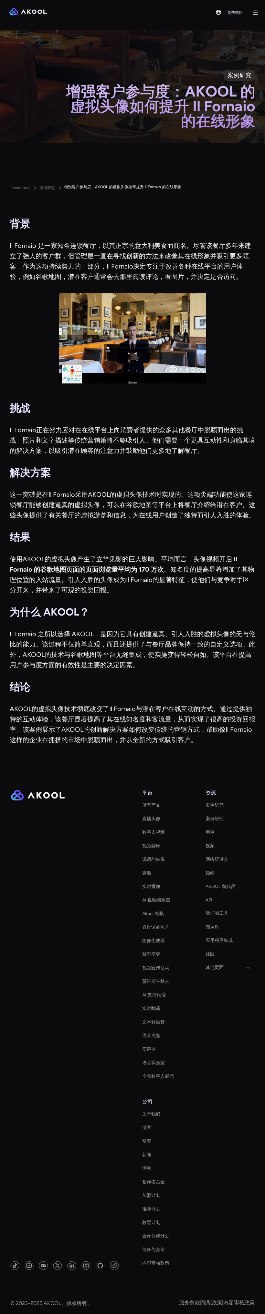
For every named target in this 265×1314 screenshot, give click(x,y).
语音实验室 (153, 1062)
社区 (210, 954)
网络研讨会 (217, 859)
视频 (210, 846)
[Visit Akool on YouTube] (29, 1265)
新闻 (146, 1154)
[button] (218, 12)
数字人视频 (153, 832)
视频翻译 (151, 846)
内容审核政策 (156, 1263)
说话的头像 (153, 859)
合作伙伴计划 (156, 1236)
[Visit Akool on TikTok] (14, 1265)
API (209, 900)
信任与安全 (153, 1249)
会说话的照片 (156, 927)
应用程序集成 (219, 940)
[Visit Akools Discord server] (43, 1265)
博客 (146, 1127)
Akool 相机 (153, 913)
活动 (146, 1168)
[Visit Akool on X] (57, 1265)
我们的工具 (217, 913)
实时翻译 (151, 1008)
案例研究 (215, 805)
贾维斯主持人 (156, 981)
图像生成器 (153, 940)
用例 (210, 832)
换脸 (146, 873)
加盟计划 (151, 1195)
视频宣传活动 (156, 968)
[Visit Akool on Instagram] (85, 1265)
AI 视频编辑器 (156, 900)
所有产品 (151, 805)
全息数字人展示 (158, 1076)
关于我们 (151, 1114)
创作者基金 (153, 1182)
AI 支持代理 (154, 995)
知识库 (212, 927)
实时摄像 (151, 886)
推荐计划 (151, 1209)
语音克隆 (151, 1035)
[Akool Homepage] (28, 12)
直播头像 (151, 818)
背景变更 (151, 954)
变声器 (149, 1049)
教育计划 (151, 1222)
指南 (210, 873)
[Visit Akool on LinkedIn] (71, 1265)
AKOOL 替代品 (221, 886)
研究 (146, 1141)
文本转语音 (153, 1022)
